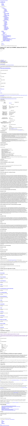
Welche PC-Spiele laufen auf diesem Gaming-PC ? (5, 68)
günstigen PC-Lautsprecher (16, 402)
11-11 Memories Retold (3, 292)
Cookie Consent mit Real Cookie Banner (4, 425)
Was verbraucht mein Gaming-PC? (14, 128)
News (2, 420)
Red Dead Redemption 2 (3, 296)
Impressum (3, 421)
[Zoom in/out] (2, 50)
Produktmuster (3, 423)
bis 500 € (3, 3)
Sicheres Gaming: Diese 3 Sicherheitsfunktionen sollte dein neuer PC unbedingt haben (11, 406)
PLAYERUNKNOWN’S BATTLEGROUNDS (6, 288)
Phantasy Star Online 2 (3, 319)
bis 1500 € (3, 4)
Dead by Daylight (2, 323)
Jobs (2, 422)
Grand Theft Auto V (3, 280)
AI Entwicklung (3, 407)
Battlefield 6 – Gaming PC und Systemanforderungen (7, 409)
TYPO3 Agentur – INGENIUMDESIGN (9, 419)
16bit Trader (2, 327)
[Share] (1, 50)
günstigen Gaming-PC (15, 392)
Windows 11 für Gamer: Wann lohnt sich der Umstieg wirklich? (8, 410)
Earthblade (1, 311)
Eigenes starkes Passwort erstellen (5, 408)
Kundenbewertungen (2, 61)
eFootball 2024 (2, 315)
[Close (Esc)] (0, 50)
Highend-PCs (3, 5)
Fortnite (1, 284)
